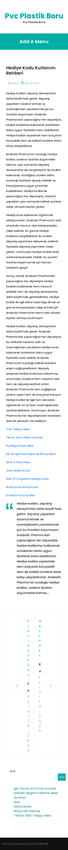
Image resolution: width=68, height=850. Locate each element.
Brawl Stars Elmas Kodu (22, 487)
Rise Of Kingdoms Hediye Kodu (27, 479)
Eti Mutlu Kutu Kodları (20, 495)
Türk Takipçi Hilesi (18, 429)
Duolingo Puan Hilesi (20, 446)
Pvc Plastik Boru (34, 16)
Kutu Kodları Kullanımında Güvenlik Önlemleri (40, 668)
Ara (12, 771)
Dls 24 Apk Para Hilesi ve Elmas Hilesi (31, 454)
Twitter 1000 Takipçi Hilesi (32, 815)
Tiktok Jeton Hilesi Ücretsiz (24, 437)
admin (15, 83)
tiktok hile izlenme (27, 811)
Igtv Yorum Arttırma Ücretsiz (35, 788)
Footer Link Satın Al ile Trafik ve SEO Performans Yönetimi (28, 687)
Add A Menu (34, 41)
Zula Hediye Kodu (18, 470)
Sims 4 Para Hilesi (18, 462)
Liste (17, 802)
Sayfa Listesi (22, 806)
